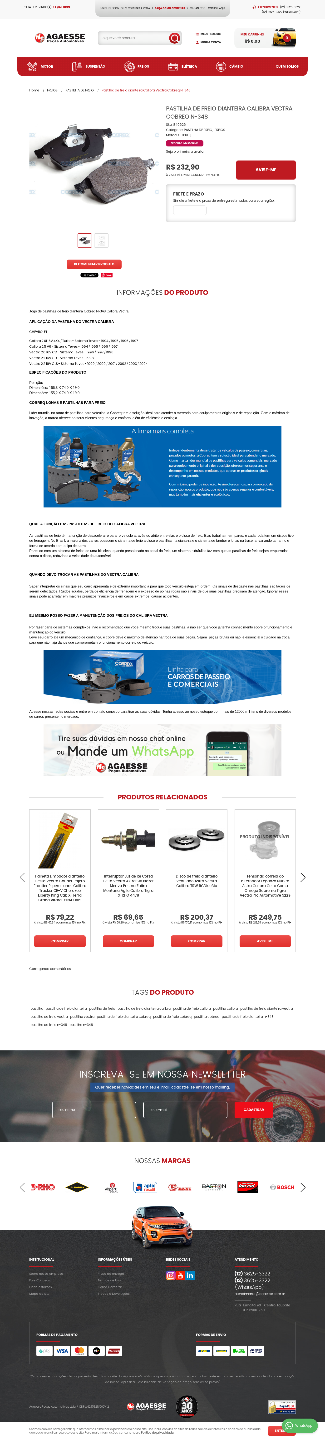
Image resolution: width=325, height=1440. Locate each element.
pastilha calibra (225, 1008)
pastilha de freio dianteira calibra (144, 1008)
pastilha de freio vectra (49, 1017)
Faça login (61, 7)
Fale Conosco (39, 1280)
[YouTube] (180, 1275)
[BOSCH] (282, 1187)
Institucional (41, 1259)
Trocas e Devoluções (114, 1293)
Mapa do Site (39, 1293)
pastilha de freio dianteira (66, 1008)
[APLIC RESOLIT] (145, 1187)
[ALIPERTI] (111, 1187)
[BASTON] (213, 1187)
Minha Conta (211, 42)
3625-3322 (290, 7)
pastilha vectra (82, 1017)
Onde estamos (40, 1287)
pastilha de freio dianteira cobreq (124, 1017)
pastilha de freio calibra (192, 1008)
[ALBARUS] (77, 1187)
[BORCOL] (248, 1187)
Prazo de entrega (111, 1273)
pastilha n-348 (81, 1025)
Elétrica (189, 66)
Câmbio (236, 66)
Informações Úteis (115, 1259)
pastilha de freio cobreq (172, 1017)
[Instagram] (171, 1275)
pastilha (36, 1008)
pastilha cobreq (206, 1017)
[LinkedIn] (190, 1275)
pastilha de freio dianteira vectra (266, 1008)
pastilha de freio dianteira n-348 (248, 1017)
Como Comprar (110, 1287)
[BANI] (179, 1187)
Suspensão (95, 66)
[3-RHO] (42, 1187)
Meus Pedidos (211, 34)
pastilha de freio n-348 (48, 1025)
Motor (47, 66)
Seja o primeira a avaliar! (186, 151)
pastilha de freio (102, 1008)
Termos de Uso (109, 1280)
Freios (143, 66)
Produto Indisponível (265, 840)
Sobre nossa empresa (46, 1273)
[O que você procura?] (175, 38)
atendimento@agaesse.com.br (260, 1294)
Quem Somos (287, 66)
